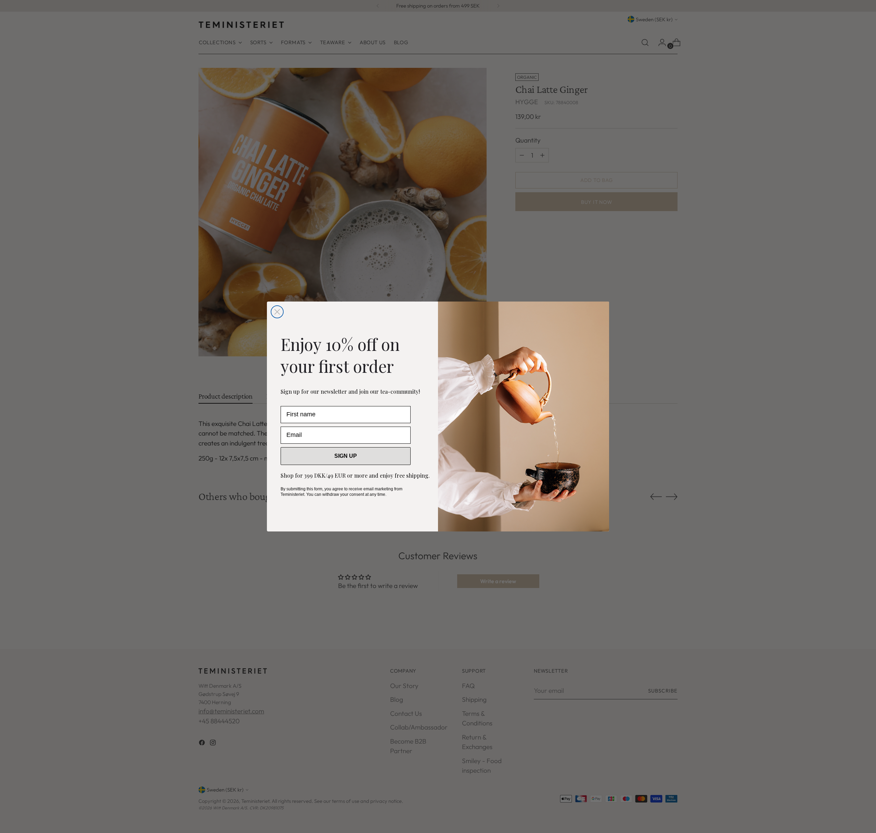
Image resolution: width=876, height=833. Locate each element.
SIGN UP (345, 456)
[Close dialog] (277, 312)
